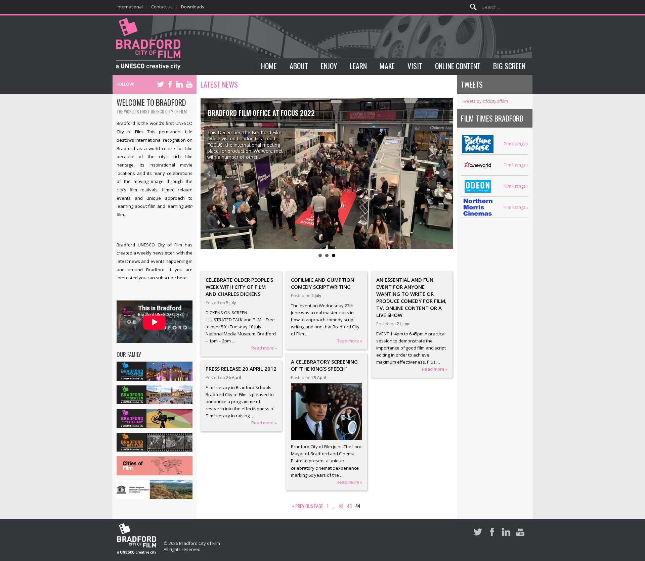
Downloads (192, 7)
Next (444, 173)
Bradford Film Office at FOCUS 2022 (261, 113)
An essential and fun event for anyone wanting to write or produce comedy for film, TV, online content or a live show (411, 297)
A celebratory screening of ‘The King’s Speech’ (324, 365)
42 (341, 505)
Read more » (264, 348)
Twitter (160, 84)
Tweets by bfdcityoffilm (484, 101)
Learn (358, 65)
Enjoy (329, 65)
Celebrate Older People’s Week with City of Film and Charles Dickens (239, 286)
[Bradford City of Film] (137, 540)
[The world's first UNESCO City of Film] (148, 44)
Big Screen (509, 65)
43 (349, 505)
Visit (414, 65)
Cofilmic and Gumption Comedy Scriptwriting (322, 283)
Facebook (170, 84)
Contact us (162, 7)
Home (269, 65)
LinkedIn (179, 84)
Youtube (189, 84)
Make (387, 65)
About (299, 65)
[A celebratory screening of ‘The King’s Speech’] (326, 411)
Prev (209, 173)
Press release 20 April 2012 (241, 368)
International (130, 7)
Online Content (457, 65)
